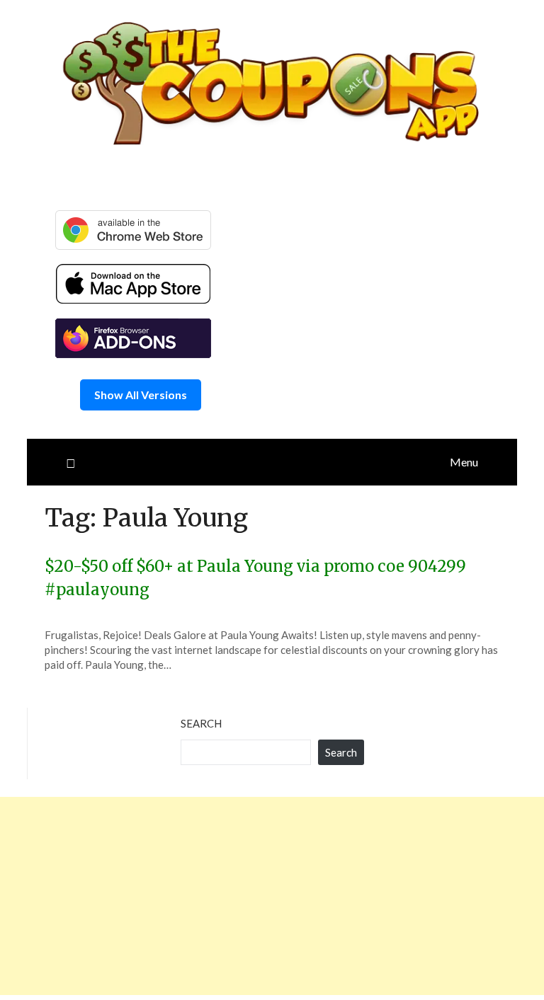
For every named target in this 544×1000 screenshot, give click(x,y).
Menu (464, 462)
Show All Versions (140, 394)
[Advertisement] (272, 896)
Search (201, 723)
